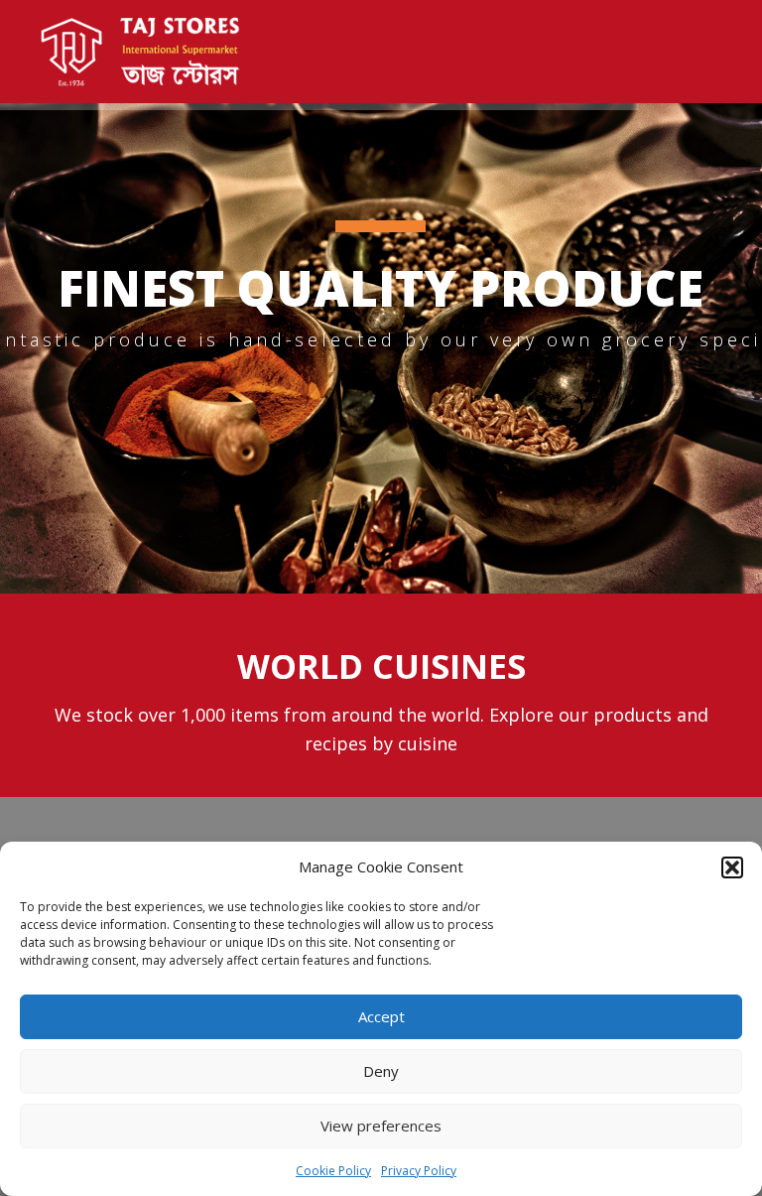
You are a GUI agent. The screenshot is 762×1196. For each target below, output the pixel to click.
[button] (732, 867)
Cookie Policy (333, 1170)
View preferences (381, 1125)
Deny (381, 1071)
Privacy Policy (418, 1170)
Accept (381, 1016)
